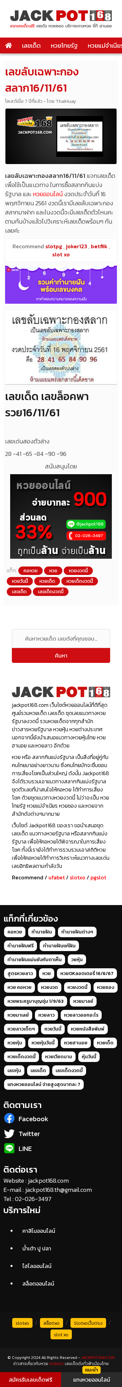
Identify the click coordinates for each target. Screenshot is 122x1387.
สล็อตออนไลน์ (38, 1283)
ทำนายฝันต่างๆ (77, 931)
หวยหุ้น (14, 1042)
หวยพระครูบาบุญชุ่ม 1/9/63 (35, 1001)
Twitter (29, 1134)
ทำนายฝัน (42, 931)
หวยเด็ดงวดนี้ (79, 581)
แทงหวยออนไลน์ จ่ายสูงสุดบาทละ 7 (43, 1084)
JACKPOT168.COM (98, 1358)
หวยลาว (46, 1015)
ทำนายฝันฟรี (20, 945)
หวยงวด (49, 987)
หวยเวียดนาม (58, 1056)
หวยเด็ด (47, 581)
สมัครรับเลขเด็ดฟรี (30, 1380)
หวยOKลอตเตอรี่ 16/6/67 (87, 973)
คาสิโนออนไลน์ (38, 1231)
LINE (25, 1148)
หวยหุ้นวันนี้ (43, 1042)
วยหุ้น (77, 959)
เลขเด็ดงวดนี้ (50, 591)
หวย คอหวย (19, 987)
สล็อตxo (51, 1323)
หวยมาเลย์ (18, 1015)
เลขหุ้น (14, 1070)
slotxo (77, 877)
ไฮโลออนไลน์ (37, 1266)
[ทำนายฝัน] (61, 284)
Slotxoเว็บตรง (88, 1323)
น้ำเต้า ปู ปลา (36, 1248)
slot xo (61, 1334)
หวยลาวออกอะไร (81, 1015)
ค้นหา (61, 655)
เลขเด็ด (31, 45)
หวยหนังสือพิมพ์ (87, 1029)
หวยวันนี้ (20, 581)
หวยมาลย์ (83, 1001)
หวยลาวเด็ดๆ (21, 1029)
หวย (53, 570)
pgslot (98, 877)
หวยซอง (105, 987)
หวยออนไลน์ (48, 194)
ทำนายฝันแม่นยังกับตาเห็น (34, 959)
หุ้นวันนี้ (89, 1056)
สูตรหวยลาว (20, 973)
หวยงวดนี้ (78, 570)
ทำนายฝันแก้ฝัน (59, 945)
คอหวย (30, 570)
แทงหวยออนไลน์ (91, 1380)
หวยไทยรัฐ (64, 45)
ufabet (56, 877)
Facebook (33, 1119)
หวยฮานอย (75, 1042)
